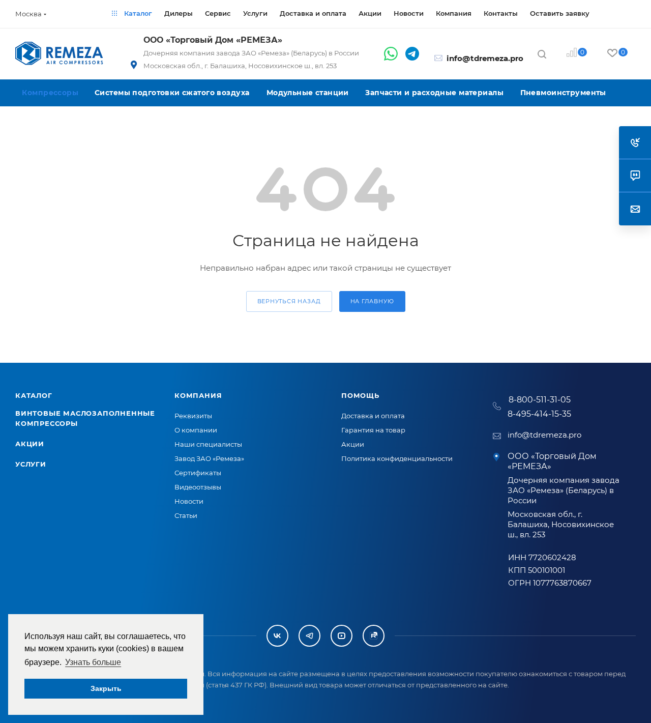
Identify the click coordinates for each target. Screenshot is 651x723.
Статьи (185, 515)
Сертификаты (197, 473)
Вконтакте (277, 636)
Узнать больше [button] (93, 662)
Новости (188, 501)
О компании (195, 430)
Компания (198, 395)
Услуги (30, 464)
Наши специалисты (208, 444)
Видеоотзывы (197, 487)
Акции (29, 444)
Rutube (373, 636)
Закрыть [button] (106, 688)
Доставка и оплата (373, 416)
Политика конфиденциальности (397, 458)
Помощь (360, 395)
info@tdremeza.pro (485, 58)
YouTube (341, 636)
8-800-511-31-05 (540, 399)
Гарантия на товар (373, 430)
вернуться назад (289, 301)
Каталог (33, 395)
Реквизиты (193, 416)
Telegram (309, 636)
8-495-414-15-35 (539, 414)
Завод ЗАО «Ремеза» (209, 458)
